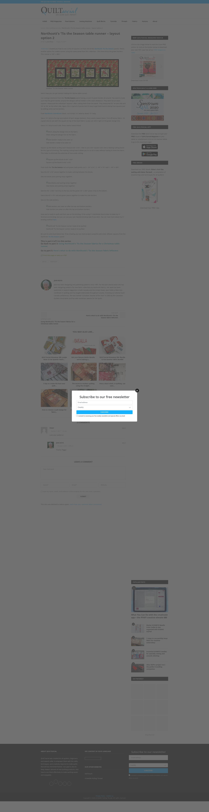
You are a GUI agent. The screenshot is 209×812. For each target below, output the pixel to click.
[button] (130, 407)
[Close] (137, 390)
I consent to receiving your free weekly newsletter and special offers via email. (101, 416)
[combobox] (104, 407)
